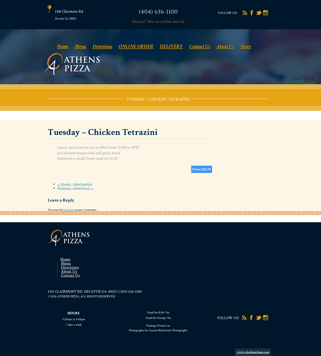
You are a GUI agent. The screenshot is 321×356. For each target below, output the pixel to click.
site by (253, 352)
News (245, 46)
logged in (68, 210)
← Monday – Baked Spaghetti (74, 184)
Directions (102, 46)
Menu (80, 46)
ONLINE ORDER (136, 46)
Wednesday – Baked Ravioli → (75, 188)
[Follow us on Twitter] (259, 15)
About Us (225, 46)
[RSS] (245, 15)
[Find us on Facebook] (252, 15)
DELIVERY (171, 46)
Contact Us (199, 46)
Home (62, 46)
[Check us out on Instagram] (265, 15)
